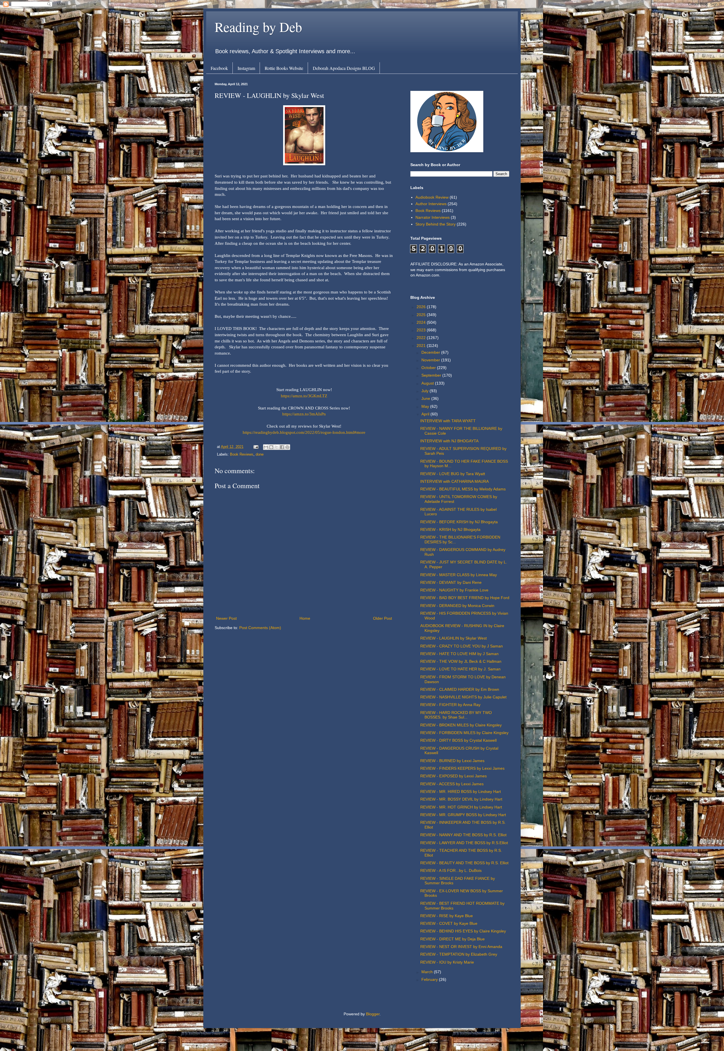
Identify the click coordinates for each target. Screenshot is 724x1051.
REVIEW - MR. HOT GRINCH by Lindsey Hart (461, 807)
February (430, 979)
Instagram (246, 68)
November (431, 360)
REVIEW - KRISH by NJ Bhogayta (450, 529)
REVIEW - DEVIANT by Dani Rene (451, 582)
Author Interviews (431, 203)
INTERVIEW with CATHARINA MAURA (454, 481)
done (260, 454)
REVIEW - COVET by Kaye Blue (448, 923)
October (429, 367)
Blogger (373, 1014)
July (425, 391)
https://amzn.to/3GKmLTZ (304, 395)
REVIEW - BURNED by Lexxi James (452, 760)
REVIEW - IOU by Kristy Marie (447, 962)
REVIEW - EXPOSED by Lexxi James (453, 776)
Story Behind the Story (435, 224)
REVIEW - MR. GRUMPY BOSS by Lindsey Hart (463, 814)
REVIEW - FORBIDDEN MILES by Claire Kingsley (464, 732)
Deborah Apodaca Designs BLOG (344, 68)
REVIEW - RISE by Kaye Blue (446, 915)
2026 (422, 306)
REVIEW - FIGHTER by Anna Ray (450, 704)
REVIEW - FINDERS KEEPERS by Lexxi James (462, 768)
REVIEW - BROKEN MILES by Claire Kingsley (461, 725)
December (431, 352)
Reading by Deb (258, 27)
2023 (422, 330)
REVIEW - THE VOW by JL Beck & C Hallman (460, 661)
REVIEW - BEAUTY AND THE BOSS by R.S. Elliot (464, 863)
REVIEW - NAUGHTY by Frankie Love (454, 590)
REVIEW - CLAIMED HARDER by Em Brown (459, 689)
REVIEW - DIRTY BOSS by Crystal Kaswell (458, 740)
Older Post (382, 618)
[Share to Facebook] (282, 447)
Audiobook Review (432, 197)
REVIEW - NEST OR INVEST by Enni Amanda (461, 946)
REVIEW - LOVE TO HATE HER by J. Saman (460, 669)
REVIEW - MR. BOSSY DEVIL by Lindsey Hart (461, 799)
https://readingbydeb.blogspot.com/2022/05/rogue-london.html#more (304, 432)
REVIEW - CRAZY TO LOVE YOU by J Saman (461, 646)
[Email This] (266, 447)
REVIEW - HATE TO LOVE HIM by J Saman (459, 653)
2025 (422, 314)
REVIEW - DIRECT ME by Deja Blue (452, 939)
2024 (422, 322)
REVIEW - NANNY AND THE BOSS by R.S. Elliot (463, 835)
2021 (422, 345)
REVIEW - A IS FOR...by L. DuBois (451, 870)
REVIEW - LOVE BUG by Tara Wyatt (452, 473)
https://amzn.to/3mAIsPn (304, 413)
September (431, 375)
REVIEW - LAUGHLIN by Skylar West (453, 638)
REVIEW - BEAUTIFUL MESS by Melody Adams (463, 489)
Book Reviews (241, 454)
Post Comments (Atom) (260, 627)
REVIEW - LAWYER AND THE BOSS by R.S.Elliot (464, 842)
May (425, 406)
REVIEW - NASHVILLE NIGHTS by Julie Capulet (463, 697)
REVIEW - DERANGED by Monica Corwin (457, 605)
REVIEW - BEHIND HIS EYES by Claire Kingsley (463, 931)
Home (304, 618)
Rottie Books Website (284, 68)
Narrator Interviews (432, 217)
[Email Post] (256, 447)
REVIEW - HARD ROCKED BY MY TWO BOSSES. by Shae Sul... (456, 715)
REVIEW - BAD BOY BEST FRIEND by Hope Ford (464, 597)
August (428, 383)
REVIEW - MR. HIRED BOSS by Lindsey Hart (460, 791)
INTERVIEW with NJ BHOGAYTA (449, 441)
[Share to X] (276, 447)
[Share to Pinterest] (287, 447)
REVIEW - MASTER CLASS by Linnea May (458, 574)
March (427, 972)
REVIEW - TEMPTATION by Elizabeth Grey (458, 954)
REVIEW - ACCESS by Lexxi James (452, 784)
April (425, 414)
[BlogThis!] (271, 447)
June (426, 398)
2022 (422, 337)
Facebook (219, 68)
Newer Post (226, 618)
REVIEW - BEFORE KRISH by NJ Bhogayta (459, 522)
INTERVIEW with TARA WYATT (448, 421)
